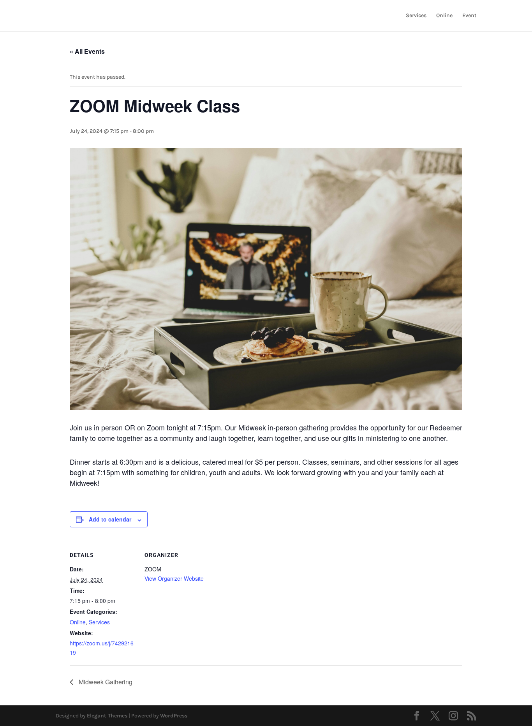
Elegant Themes (107, 715)
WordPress (173, 715)
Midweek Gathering (104, 681)
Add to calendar (110, 519)
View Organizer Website (174, 578)
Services (416, 16)
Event (469, 16)
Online (444, 16)
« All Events (87, 51)
